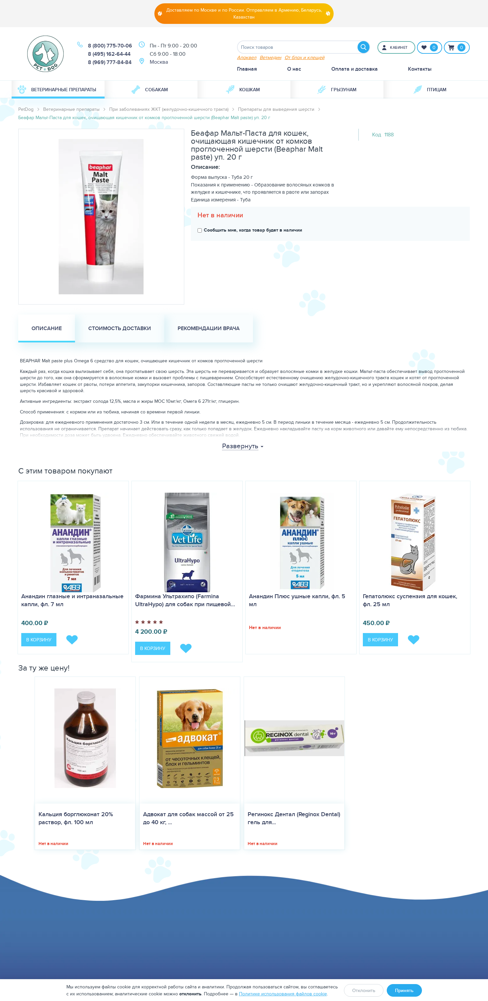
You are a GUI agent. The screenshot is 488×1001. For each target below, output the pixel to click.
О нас (294, 69)
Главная (247, 69)
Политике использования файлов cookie (283, 993)
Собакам (156, 89)
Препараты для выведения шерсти (276, 109)
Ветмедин (270, 57)
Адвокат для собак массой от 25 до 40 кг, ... (188, 818)
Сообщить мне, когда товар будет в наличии (253, 230)
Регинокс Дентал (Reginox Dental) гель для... (294, 818)
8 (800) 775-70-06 (110, 45)
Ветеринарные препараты (63, 89)
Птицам (437, 89)
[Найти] (363, 47)
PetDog (26, 109)
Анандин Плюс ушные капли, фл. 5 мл (297, 600)
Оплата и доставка (354, 69)
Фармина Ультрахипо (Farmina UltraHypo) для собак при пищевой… (185, 600)
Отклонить (363, 990)
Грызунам (344, 89)
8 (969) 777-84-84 (109, 62)
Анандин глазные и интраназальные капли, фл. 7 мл (72, 600)
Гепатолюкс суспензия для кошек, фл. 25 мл (410, 600)
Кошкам (249, 89)
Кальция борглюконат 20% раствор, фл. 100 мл (76, 818)
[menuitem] (58, 90)
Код (376, 134)
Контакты (420, 69)
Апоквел (246, 57)
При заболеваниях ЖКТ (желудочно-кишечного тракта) (168, 109)
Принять (404, 990)
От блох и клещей (304, 57)
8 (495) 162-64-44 (109, 54)
